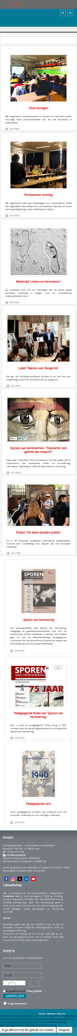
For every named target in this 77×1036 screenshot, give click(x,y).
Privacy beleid (34, 991)
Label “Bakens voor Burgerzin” (38, 368)
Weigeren (64, 1030)
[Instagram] (13, 878)
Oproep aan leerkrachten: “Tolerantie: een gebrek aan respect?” (38, 450)
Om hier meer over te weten (15, 1034)
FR (63, 13)
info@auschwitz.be (16, 855)
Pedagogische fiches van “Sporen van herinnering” (38, 715)
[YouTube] (33, 878)
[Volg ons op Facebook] (6, 878)
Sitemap (42, 1014)
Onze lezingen (38, 108)
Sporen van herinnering (38, 620)
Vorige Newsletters (17, 1003)
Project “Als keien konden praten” (38, 532)
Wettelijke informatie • (57, 1014)
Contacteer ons (11, 896)
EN (70, 13)
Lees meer (14, 129)
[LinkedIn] (26, 878)
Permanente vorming (38, 195)
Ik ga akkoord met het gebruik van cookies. (28, 1030)
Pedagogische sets (38, 804)
